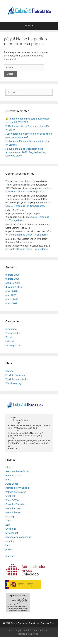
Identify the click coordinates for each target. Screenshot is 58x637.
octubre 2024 (12, 283)
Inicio (8, 467)
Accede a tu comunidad (18, 537)
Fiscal (8, 337)
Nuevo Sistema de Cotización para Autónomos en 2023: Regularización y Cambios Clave (26, 152)
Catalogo (10, 516)
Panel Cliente (12, 512)
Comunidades (13, 333)
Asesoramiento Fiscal (17, 471)
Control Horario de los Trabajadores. (25, 191)
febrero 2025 (12, 278)
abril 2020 (10, 295)
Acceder (9, 371)
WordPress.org (13, 383)
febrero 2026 (12, 274)
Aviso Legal (11, 483)
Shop (8, 520)
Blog (7, 479)
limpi (7, 545)
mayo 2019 (11, 303)
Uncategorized (13, 345)
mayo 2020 (11, 291)
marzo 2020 (11, 299)
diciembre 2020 (14, 287)
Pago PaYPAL (12, 500)
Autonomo (11, 329)
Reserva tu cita (13, 475)
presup (9, 549)
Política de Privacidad (17, 487)
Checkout (10, 528)
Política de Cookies (15, 492)
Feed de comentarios (16, 379)
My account (11, 533)
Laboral (9, 341)
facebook (10, 496)
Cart (7, 524)
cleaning (9, 541)
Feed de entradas (15, 375)
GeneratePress (48, 623)
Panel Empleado (14, 508)
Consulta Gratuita (14, 504)
